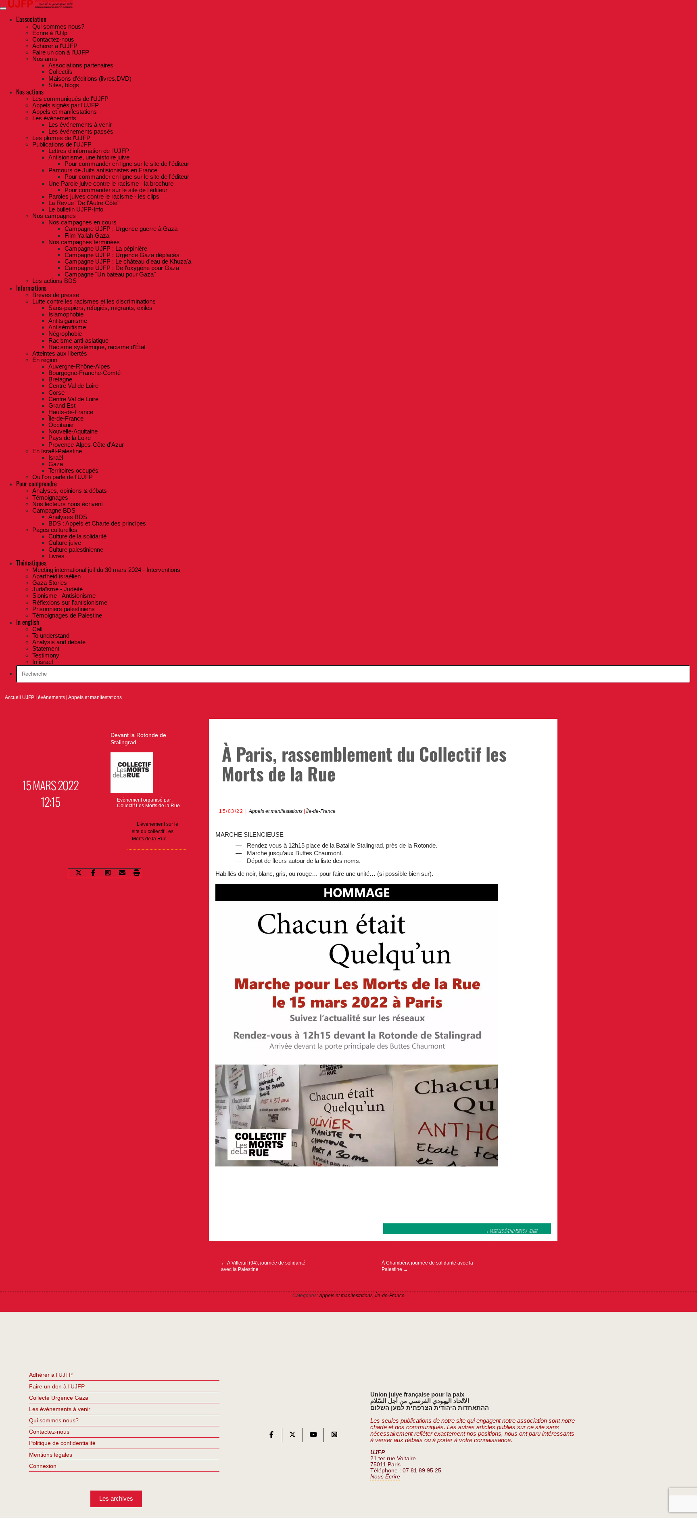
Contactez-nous (49, 1431)
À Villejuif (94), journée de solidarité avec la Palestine (263, 1266)
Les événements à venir (59, 1409)
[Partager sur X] (79, 872)
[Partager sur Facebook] (93, 872)
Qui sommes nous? (54, 1420)
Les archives (116, 1498)
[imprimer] (137, 872)
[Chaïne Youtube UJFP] (313, 1436)
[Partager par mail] (122, 872)
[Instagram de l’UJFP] (334, 1436)
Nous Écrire (385, 1477)
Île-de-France (321, 811)
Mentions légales (50, 1454)
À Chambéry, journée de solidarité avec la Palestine (427, 1266)
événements (51, 697)
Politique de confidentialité (62, 1443)
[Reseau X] (292, 1436)
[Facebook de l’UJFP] (271, 1436)
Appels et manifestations (95, 697)
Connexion (42, 1466)
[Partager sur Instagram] (108, 872)
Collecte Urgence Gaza (58, 1397)
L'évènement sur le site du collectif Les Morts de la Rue (155, 831)
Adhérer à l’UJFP (51, 1374)
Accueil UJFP (19, 697)
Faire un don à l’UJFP (57, 1386)
